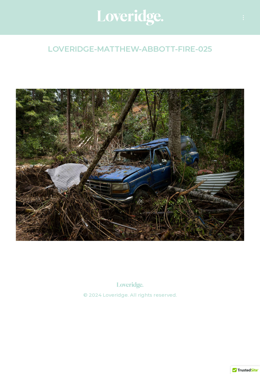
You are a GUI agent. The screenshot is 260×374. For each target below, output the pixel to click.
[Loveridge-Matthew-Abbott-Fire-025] (130, 165)
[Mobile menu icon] (243, 17)
